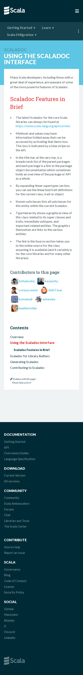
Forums (9, 509)
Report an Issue (14, 552)
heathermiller (28, 308)
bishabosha (27, 281)
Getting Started (19, 28)
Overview (17, 337)
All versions (12, 481)
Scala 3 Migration (20, 35)
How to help (12, 547)
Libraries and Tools (16, 521)
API (6, 447)
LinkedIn (9, 637)
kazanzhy (51, 281)
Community (11, 497)
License (9, 586)
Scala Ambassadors (17, 503)
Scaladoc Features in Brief (32, 350)
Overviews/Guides (16, 453)
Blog (7, 575)
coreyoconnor (28, 290)
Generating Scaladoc (24, 362)
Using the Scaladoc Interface (32, 343)
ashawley (49, 299)
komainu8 (25, 299)
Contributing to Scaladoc (27, 367)
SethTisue (55, 290)
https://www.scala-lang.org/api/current (43, 126)
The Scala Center (15, 526)
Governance (12, 569)
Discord (9, 632)
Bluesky (9, 620)
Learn (46, 28)
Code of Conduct (15, 581)
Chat (7, 515)
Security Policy (14, 592)
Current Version (14, 475)
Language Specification (19, 459)
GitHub (9, 609)
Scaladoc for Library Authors (30, 356)
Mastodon (11, 614)
